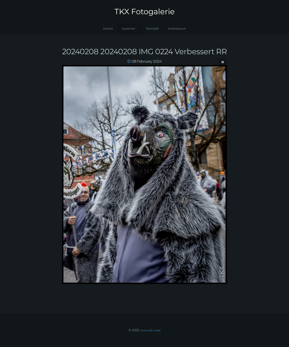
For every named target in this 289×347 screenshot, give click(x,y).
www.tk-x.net (150, 330)
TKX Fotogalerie (144, 11)
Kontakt (152, 28)
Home (108, 28)
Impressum (177, 28)
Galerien (128, 28)
